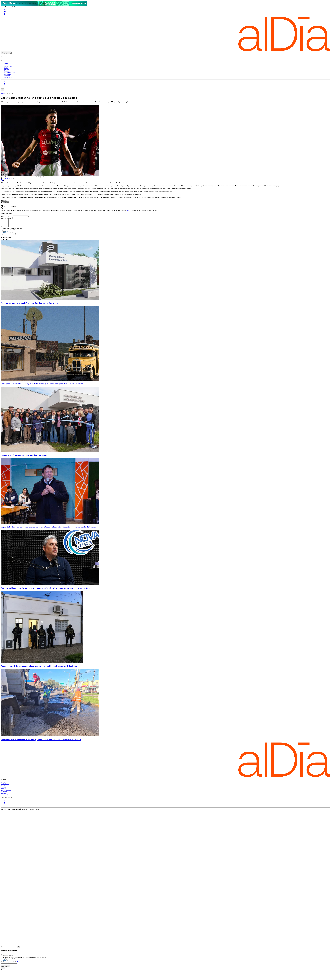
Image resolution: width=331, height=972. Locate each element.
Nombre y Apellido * (7, 216)
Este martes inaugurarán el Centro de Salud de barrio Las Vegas (29, 303)
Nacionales (7, 75)
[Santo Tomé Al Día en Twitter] (5, 10)
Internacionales (8, 77)
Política (6, 68)
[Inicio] (165, 50)
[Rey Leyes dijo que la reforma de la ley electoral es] (50, 584)
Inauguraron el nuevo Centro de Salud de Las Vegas (24, 455)
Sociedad (6, 64)
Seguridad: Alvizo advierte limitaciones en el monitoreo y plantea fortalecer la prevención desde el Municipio (49, 527)
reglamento (129, 210)
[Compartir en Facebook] (3, 178)
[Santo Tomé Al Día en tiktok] (4, 14)
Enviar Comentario (6, 237)
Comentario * (4, 227)
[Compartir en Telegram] (9, 178)
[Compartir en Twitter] (5, 178)
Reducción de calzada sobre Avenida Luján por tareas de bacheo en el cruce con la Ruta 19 (41, 739)
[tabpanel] (165, 204)
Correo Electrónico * (6, 218)
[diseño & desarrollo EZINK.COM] (165, 945)
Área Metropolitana (9, 72)
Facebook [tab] (3, 200)
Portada (6, 63)
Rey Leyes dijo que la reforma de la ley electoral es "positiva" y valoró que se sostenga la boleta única (46, 588)
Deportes (6, 71)
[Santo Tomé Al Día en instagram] (4, 13)
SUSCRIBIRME (5, 966)
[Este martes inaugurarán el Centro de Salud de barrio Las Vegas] (50, 299)
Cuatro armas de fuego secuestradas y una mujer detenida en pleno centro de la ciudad (39, 666)
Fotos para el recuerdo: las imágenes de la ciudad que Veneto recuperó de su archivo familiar (42, 384)
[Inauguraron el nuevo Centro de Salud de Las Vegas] (50, 451)
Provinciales (7, 74)
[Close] (1, 60)
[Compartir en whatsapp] (7, 178)
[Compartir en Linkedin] (12, 178)
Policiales (6, 69)
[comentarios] (2, 180)
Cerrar (2, 968)
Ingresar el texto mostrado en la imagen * (12, 228)
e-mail (2, 955)
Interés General (8, 66)
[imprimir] (3, 180)
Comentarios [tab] (5, 202)
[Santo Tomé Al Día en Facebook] (5, 11)
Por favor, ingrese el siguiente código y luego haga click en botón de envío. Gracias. (23, 957)
